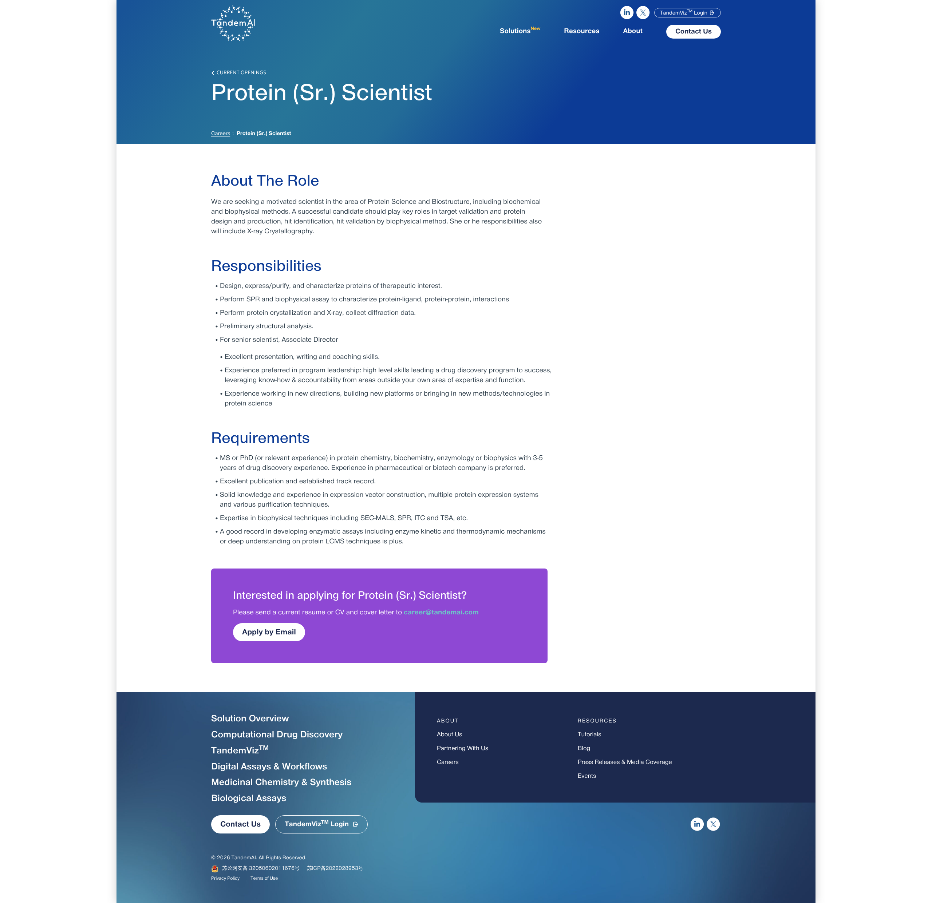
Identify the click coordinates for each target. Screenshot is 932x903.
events (587, 776)
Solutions (520, 31)
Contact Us (693, 31)
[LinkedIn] (627, 12)
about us (449, 735)
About (633, 31)
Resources (581, 31)
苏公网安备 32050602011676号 (261, 868)
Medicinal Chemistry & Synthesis (281, 783)
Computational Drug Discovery (277, 735)
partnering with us (462, 749)
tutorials (589, 735)
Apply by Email (269, 632)
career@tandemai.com (441, 612)
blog (584, 749)
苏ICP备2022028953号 (335, 868)
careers (448, 762)
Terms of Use (264, 878)
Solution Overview (250, 719)
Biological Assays (248, 799)
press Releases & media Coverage (625, 762)
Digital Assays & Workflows (269, 767)
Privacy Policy (225, 878)
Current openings (241, 73)
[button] (687, 12)
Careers (220, 133)
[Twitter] (643, 12)
